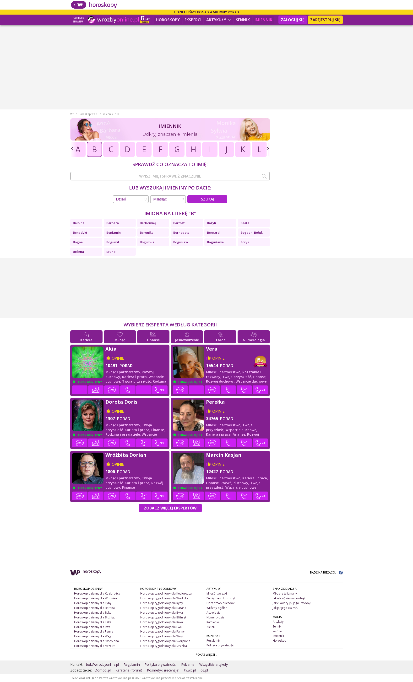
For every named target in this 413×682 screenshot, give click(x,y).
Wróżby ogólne (216, 608)
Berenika (146, 232)
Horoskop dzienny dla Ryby (92, 603)
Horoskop (280, 641)
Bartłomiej (148, 223)
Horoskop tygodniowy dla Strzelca (163, 646)
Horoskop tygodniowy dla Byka (161, 613)
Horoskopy (168, 19)
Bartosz (179, 223)
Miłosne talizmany (285, 593)
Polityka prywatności (220, 645)
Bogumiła (147, 242)
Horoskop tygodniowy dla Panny (162, 631)
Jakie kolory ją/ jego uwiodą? (292, 603)
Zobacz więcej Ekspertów (170, 508)
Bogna (78, 242)
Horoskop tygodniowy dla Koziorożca (166, 593)
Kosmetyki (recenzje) (163, 670)
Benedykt (80, 232)
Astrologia (213, 613)
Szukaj (207, 199)
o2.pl (204, 670)
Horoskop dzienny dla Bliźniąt (94, 617)
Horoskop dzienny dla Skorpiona (96, 641)
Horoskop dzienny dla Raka (92, 622)
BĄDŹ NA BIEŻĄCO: (323, 572)
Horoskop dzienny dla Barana (94, 608)
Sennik (243, 19)
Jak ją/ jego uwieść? (285, 608)
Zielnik (210, 627)
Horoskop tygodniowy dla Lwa (161, 627)
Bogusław (180, 242)
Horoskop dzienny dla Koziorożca (97, 593)
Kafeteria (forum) (128, 670)
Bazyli (211, 223)
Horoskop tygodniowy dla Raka (161, 622)
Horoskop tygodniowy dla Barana (163, 608)
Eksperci (193, 19)
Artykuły (216, 19)
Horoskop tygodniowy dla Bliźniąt (163, 617)
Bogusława (215, 242)
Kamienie (212, 622)
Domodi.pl (103, 670)
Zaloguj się (292, 19)
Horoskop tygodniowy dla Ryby (161, 603)
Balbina (78, 223)
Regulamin (213, 641)
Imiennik (263, 19)
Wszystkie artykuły (213, 664)
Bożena (78, 251)
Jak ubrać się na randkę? (289, 598)
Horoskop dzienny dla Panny (93, 631)
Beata (244, 223)
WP (72, 114)
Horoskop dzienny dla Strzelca (94, 646)
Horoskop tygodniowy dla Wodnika (164, 598)
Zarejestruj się (325, 19)
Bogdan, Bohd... (252, 232)
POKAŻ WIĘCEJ (206, 655)
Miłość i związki (216, 593)
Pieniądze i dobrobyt (220, 598)
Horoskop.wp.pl (88, 114)
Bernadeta (181, 232)
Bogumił (112, 242)
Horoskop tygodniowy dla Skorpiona (165, 641)
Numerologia (215, 617)
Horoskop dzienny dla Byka (92, 613)
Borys (244, 242)
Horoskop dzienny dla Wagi (93, 636)
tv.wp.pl (190, 670)
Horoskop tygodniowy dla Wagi (161, 636)
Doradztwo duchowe (220, 603)
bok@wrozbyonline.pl (102, 664)
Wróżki (277, 631)
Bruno (110, 251)
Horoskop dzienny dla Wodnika (95, 598)
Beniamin (113, 232)
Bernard (213, 232)
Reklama (188, 664)
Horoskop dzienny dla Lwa (92, 627)
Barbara (112, 223)
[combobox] (170, 176)
